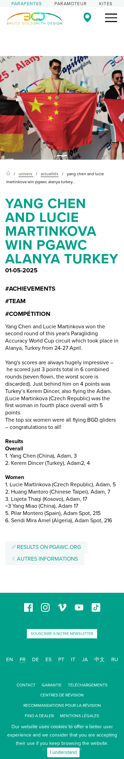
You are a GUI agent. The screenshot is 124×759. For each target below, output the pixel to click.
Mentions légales (79, 715)
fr (22, 659)
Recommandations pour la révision (62, 705)
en (9, 659)
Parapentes (26, 4)
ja (85, 659)
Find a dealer (39, 715)
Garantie (52, 685)
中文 (99, 659)
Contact (26, 685)
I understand (63, 752)
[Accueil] (8, 174)
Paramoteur (70, 4)
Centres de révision (62, 695)
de (35, 659)
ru (114, 659)
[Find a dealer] (87, 17)
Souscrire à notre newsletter (62, 633)
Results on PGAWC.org (48, 547)
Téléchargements (87, 685)
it (73, 659)
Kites (106, 4)
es (48, 659)
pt (61, 659)
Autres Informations (47, 558)
